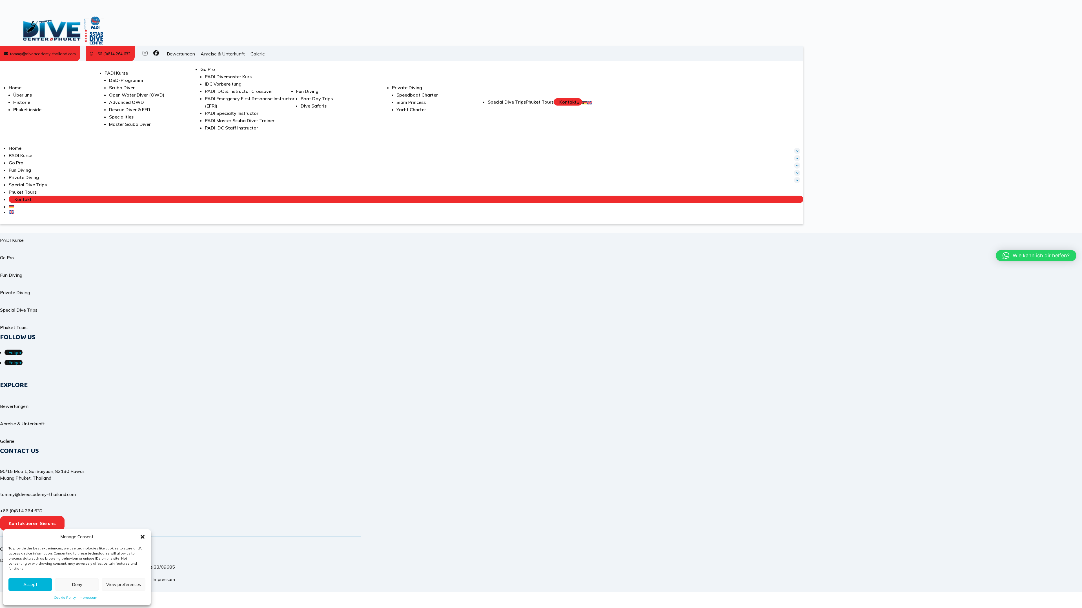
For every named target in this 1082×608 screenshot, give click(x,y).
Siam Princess (411, 102)
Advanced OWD (126, 102)
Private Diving (407, 87)
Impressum (88, 597)
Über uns (22, 95)
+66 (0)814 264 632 (112, 53)
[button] (142, 537)
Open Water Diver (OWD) (136, 95)
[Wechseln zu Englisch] (589, 102)
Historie (21, 102)
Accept (30, 584)
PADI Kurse (116, 73)
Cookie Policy (65, 597)
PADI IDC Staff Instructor (231, 128)
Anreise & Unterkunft (223, 54)
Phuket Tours (540, 102)
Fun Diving (307, 91)
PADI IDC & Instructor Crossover (239, 91)
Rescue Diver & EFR (129, 109)
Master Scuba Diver (130, 124)
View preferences (123, 584)
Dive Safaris (314, 106)
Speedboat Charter (417, 95)
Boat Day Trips (317, 98)
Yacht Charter (411, 109)
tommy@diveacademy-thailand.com (43, 53)
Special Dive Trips (507, 102)
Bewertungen (181, 54)
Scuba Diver (122, 87)
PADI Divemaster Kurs (228, 76)
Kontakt (568, 102)
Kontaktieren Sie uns (32, 523)
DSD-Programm (126, 80)
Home (15, 87)
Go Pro (207, 69)
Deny (77, 584)
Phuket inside (27, 109)
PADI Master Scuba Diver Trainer (239, 120)
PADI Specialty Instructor (231, 113)
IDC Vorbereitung (223, 84)
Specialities (121, 117)
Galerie (257, 54)
